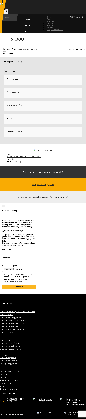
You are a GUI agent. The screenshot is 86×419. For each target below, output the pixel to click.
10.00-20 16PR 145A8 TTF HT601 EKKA (24, 157)
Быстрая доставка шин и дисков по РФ (43, 172)
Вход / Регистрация (55, 30)
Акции (26, 32)
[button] (43, 63)
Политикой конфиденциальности (15, 280)
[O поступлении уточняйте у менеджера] (19, 162)
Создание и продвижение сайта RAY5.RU (76, 413)
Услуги (27, 38)
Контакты (28, 51)
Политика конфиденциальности (12, 414)
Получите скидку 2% (43, 184)
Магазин (27, 25)
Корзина (27, 45)
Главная (27, 19)
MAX (22, 399)
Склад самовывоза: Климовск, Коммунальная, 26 (43, 197)
